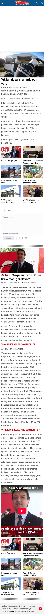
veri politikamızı (16, 611)
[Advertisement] (22, 29)
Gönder (8, 238)
